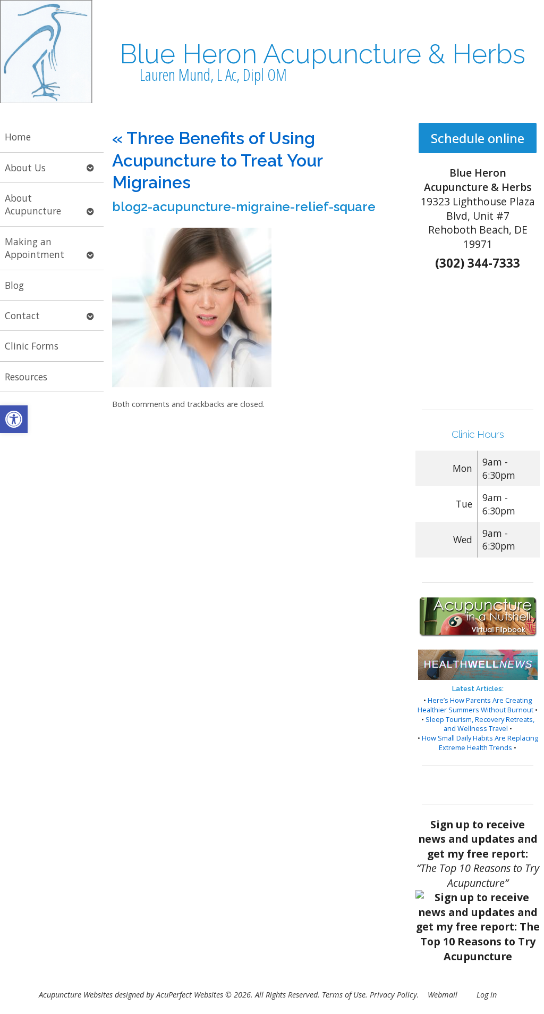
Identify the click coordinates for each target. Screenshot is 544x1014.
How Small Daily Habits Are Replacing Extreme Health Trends (480, 742)
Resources (26, 376)
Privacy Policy (393, 995)
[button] (14, 419)
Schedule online (477, 138)
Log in (487, 995)
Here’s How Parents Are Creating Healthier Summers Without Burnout (475, 704)
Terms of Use (344, 995)
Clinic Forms (31, 345)
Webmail (442, 995)
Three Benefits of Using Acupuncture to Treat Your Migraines (217, 160)
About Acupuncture (33, 205)
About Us (25, 167)
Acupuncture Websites (76, 995)
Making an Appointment (34, 248)
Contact (22, 315)
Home (18, 136)
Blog (14, 285)
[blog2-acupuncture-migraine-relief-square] (191, 384)
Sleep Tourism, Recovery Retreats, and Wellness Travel (480, 724)
